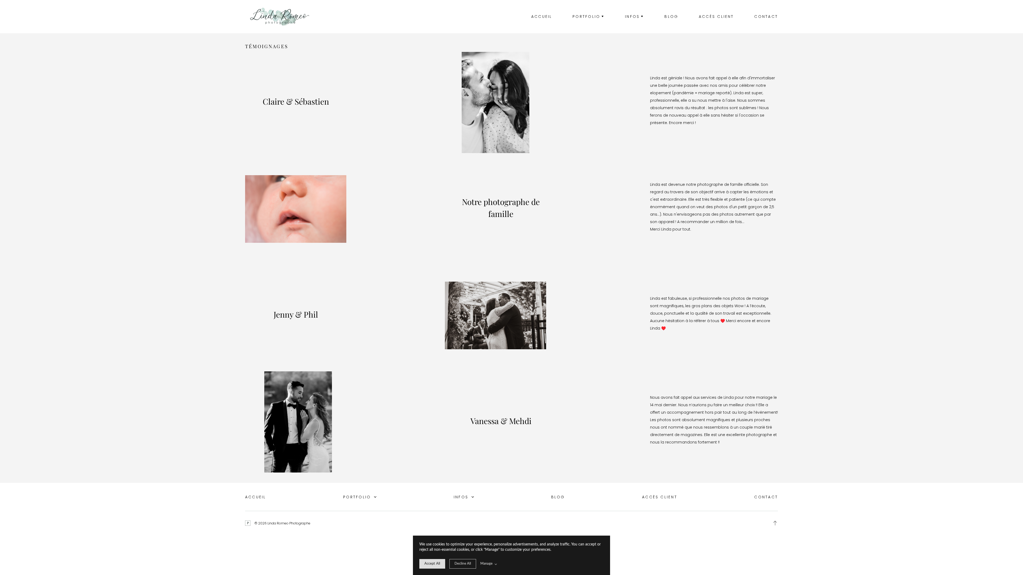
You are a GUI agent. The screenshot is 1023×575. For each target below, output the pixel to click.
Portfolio (358, 497)
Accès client (716, 16)
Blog (671, 16)
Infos (462, 497)
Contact (766, 16)
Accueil (541, 16)
